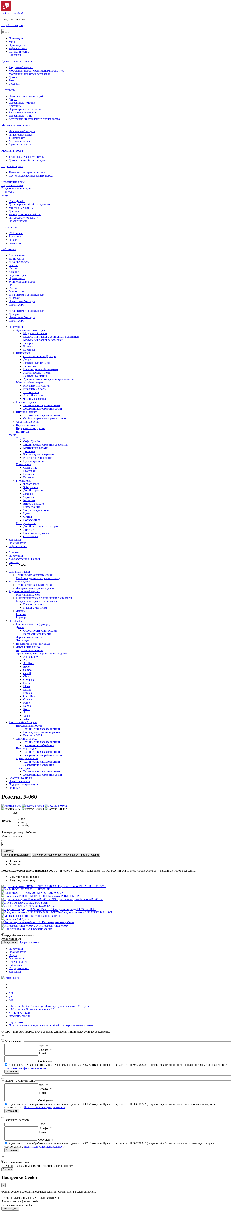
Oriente (27, 699)
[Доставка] (11, 919)
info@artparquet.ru (20, 1015)
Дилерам (14, 297)
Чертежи (14, 268)
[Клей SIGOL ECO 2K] (19, 892)
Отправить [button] (11, 1071)
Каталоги (14, 271)
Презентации (17, 278)
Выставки (15, 236)
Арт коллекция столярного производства (34, 118)
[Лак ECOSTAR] (15, 902)
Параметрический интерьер (26, 109)
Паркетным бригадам (22, 301)
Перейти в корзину (13, 25)
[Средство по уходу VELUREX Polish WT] (31, 912)
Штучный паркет (12, 166)
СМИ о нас (16, 233)
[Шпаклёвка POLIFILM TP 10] (23, 896)
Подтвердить (10, 1208)
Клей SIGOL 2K (40, 889)
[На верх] (2, 1035)
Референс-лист (18, 48)
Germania (29, 679)
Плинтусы (7, 191)
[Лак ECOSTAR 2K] (17, 905)
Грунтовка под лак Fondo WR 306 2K (79, 899)
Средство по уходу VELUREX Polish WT (86, 912)
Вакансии (15, 243)
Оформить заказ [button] (29, 942)
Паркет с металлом (35, 607)
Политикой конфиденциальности (25, 1068)
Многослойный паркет (15, 125)
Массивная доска (12, 150)
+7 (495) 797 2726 (19, 1012)
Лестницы (15, 105)
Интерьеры (8, 89)
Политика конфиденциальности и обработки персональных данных (51, 1025)
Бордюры (14, 83)
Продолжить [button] (10, 942)
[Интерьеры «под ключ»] (20, 925)
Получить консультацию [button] (16, 854)
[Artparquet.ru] (6, 9)
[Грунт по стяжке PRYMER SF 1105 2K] (29, 886)
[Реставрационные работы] (21, 922)
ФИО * (43, 1045)
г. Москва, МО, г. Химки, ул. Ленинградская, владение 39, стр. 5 (49, 1006)
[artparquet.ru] (10, 977)
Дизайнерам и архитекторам (26, 294)
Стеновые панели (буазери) (26, 96)
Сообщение (45, 1061)
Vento (26, 715)
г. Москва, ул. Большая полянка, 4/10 (31, 1009)
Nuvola (27, 692)
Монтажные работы (21, 207)
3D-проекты (16, 258)
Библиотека (8, 249)
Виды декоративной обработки (42, 732)
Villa (26, 719)
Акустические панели (22, 112)
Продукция (16, 38)
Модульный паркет (21, 67)
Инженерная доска (20, 134)
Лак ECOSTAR (38, 902)
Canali (27, 673)
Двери (13, 99)
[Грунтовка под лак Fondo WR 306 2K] (28, 899)
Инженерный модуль (22, 131)
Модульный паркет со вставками (29, 73)
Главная (14, 552)
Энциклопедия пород (22, 281)
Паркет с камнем (33, 604)
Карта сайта (16, 1022)
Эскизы (13, 265)
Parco (26, 702)
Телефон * (45, 1049)
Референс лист (18, 546)
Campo (27, 669)
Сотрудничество (19, 51)
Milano (27, 689)
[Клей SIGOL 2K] (15, 889)
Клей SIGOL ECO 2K (50, 892)
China (26, 676)
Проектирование (19, 220)
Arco (26, 660)
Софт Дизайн (17, 201)
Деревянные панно (20, 115)
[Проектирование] (16, 928)
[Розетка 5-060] (11, 805)
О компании (9, 227)
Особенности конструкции (40, 630)
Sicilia (26, 712)
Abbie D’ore (30, 656)
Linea (26, 686)
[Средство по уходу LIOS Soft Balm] (27, 909)
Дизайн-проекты (19, 261)
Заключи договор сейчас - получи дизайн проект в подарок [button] (66, 854)
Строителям (16, 304)
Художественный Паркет (24, 558)
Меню (12, 41)
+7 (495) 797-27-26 (12, 12)
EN (11, 996)
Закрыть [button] (7, 1169)
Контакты (15, 54)
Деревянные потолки (22, 102)
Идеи (12, 284)
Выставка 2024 (32, 735)
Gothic (27, 683)
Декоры (13, 77)
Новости (14, 239)
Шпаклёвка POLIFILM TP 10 (64, 896)
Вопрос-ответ (17, 291)
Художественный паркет (16, 61)
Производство (17, 45)
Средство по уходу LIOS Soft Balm (74, 909)
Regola (27, 705)
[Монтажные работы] (18, 915)
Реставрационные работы (25, 214)
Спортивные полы (13, 181)
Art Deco (28, 663)
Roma (26, 709)
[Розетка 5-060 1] (33, 805)
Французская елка (20, 144)
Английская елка (19, 141)
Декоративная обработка (38, 745)
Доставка (14, 211)
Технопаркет (17, 137)
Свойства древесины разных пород (31, 175)
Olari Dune (29, 696)
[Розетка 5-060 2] (56, 805)
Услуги (5, 195)
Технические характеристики (27, 156)
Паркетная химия (12, 185)
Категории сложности (37, 633)
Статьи (13, 288)
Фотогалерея (17, 255)
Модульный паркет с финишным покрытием (36, 70)
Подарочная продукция (16, 188)
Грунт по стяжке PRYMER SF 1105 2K (82, 886)
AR (11, 999)
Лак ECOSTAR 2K (45, 905)
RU (11, 993)
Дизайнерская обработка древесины (31, 204)
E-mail (42, 1053)
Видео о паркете (19, 275)
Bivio (26, 666)
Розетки (14, 80)
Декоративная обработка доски (28, 160)
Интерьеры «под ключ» (23, 217)
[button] (2, 29)
